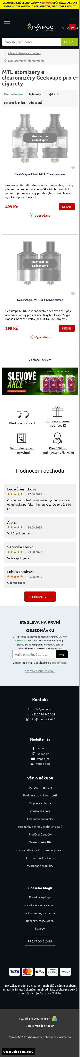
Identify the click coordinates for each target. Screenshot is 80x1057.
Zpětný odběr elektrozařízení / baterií (40, 850)
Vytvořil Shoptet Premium (34, 1018)
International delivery (40, 858)
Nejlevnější (35, 94)
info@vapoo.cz (43, 709)
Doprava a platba (40, 803)
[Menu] (7, 22)
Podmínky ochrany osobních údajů (40, 826)
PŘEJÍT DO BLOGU (40, 941)
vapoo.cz (43, 748)
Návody (40, 928)
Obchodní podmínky (40, 819)
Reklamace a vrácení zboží (40, 795)
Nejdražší (53, 94)
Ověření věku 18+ (40, 842)
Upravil (40, 1025)
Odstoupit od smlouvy (18, 1051)
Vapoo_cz (43, 758)
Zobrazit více (40, 597)
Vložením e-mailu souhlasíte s (40, 666)
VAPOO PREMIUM (40, 787)
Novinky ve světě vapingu (39, 905)
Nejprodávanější (14, 102)
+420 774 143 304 (43, 714)
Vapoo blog (43, 763)
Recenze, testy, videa (40, 920)
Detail (66, 206)
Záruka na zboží (40, 811)
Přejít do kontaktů (43, 719)
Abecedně (35, 102)
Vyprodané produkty (40, 865)
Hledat (69, 42)
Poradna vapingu (40, 897)
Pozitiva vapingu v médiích (40, 913)
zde (60, 648)
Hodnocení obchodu (40, 471)
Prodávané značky (40, 834)
